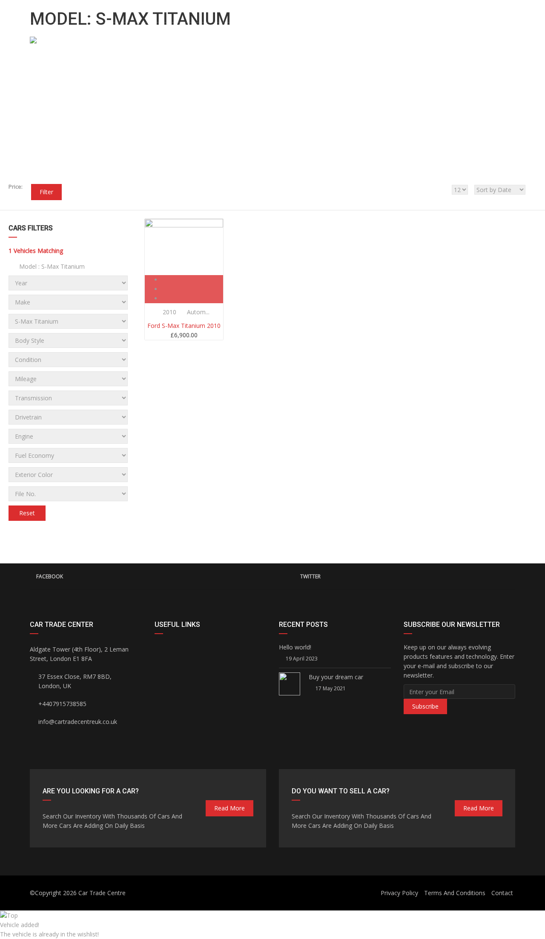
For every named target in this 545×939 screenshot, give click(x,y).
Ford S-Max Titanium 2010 (184, 326)
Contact (502, 893)
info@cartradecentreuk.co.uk (79, 9)
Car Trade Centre (102, 893)
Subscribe (425, 706)
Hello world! (295, 647)
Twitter (310, 576)
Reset (27, 513)
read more (229, 808)
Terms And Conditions (454, 893)
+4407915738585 (448, 9)
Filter (46, 192)
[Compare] (192, 289)
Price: (16, 186)
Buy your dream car (336, 677)
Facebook (49, 576)
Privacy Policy (399, 893)
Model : (51, 266)
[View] (192, 280)
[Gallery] (192, 298)
